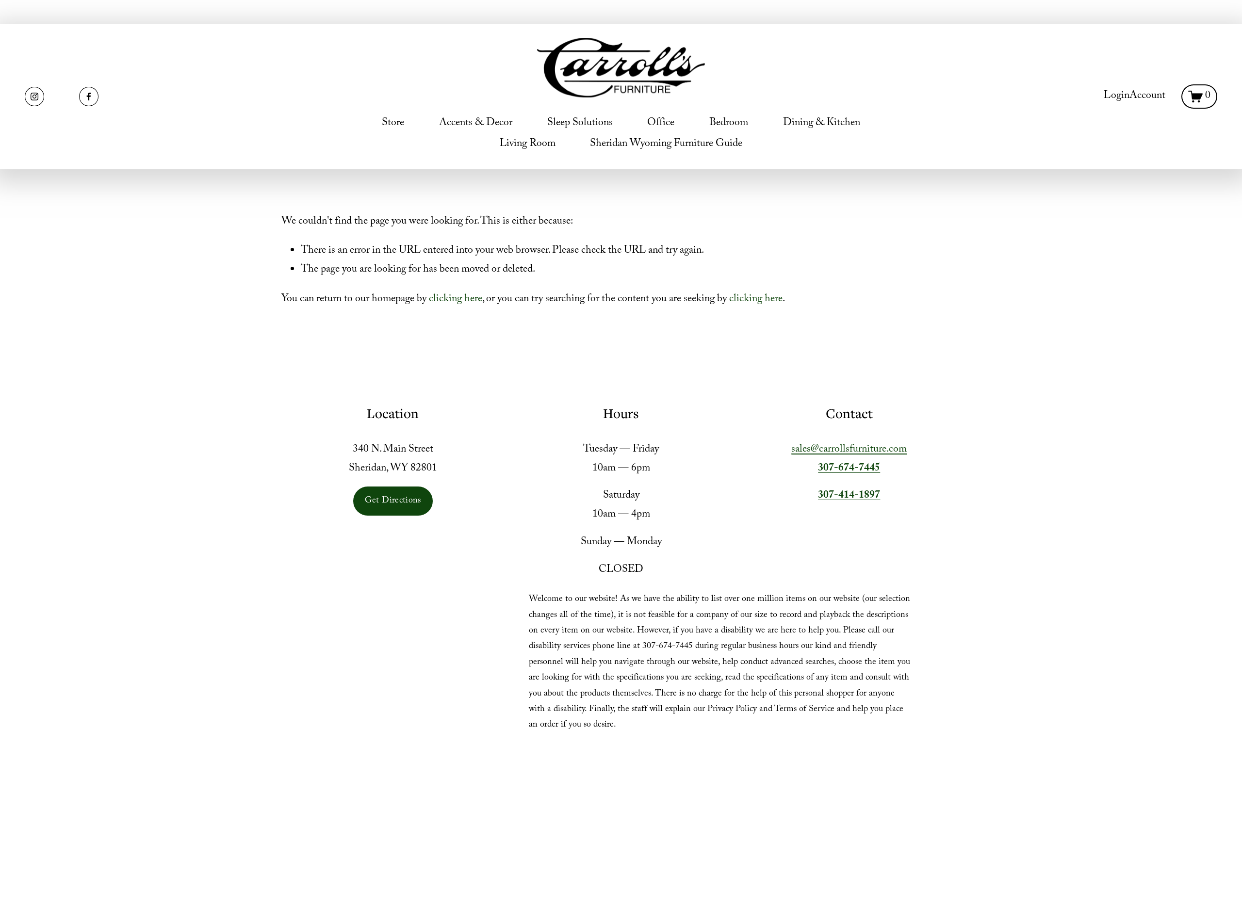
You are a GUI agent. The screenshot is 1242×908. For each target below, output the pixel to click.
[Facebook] (88, 96)
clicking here (455, 299)
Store (393, 123)
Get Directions (393, 501)
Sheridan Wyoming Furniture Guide (666, 144)
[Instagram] (34, 96)
